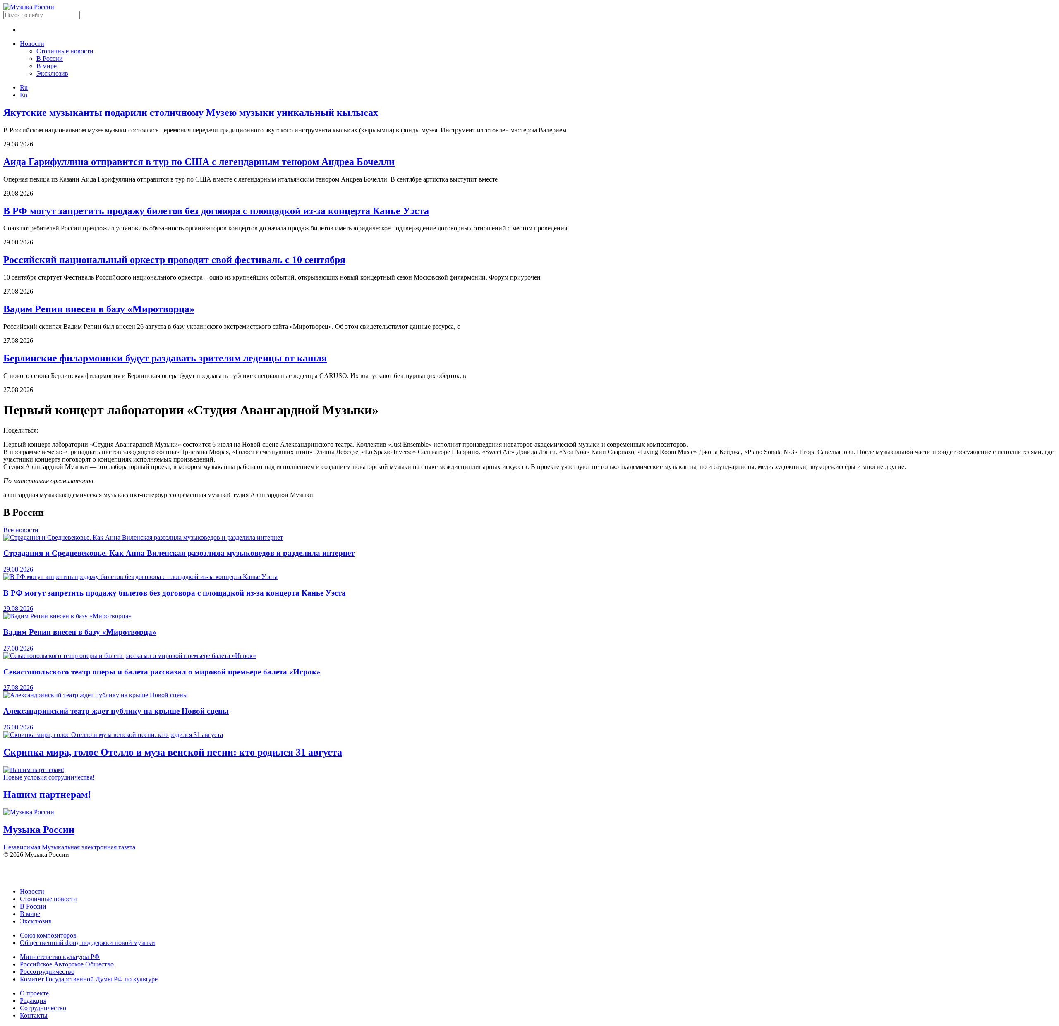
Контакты (34, 1015)
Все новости (20, 529)
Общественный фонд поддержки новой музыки (87, 942)
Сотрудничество (43, 1008)
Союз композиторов (48, 935)
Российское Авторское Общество (67, 964)
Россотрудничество (47, 971)
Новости (32, 43)
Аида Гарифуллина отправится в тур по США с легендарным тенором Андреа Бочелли (199, 161)
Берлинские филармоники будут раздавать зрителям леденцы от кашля (165, 358)
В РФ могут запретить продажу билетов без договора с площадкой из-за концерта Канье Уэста (216, 211)
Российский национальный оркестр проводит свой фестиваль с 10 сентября (174, 259)
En (23, 94)
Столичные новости (64, 51)
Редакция (33, 1000)
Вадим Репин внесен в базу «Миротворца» (98, 309)
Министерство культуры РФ (60, 956)
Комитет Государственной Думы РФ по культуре (89, 979)
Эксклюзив (52, 73)
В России (49, 58)
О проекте (34, 993)
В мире (46, 65)
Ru (24, 87)
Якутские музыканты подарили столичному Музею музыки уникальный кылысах (190, 112)
